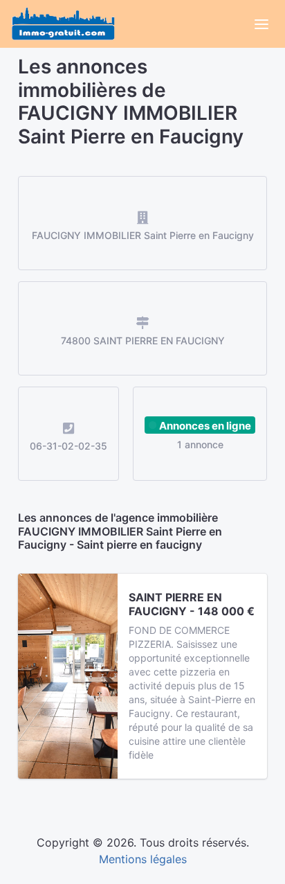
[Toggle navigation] (261, 24)
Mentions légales (143, 859)
